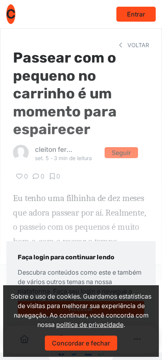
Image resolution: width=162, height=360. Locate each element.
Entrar (136, 14)
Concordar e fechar (81, 343)
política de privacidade (89, 325)
